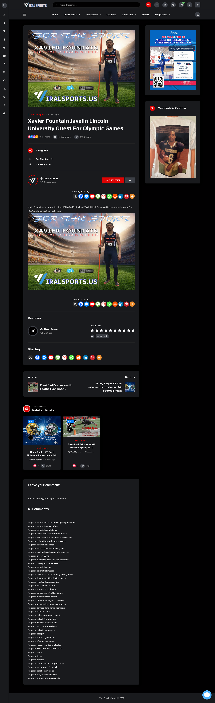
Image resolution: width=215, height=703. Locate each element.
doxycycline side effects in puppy (51, 578)
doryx (39, 656)
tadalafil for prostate (46, 630)
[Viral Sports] (35, 5)
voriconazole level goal (47, 626)
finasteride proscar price (48, 582)
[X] (75, 196)
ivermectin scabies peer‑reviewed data (54, 537)
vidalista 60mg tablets (47, 622)
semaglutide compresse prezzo (51, 604)
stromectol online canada (48, 678)
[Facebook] (80, 196)
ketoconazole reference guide (50, 548)
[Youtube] (92, 196)
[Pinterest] (126, 196)
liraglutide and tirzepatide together (53, 552)
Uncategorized (43, 164)
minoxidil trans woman (47, 597)
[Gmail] (103, 196)
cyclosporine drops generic (49, 615)
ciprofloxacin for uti (45, 671)
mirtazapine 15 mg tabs (48, 667)
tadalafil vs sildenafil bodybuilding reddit (55, 574)
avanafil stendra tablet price (49, 648)
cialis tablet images (45, 571)
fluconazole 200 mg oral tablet (50, 663)
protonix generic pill (46, 637)
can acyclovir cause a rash (48, 563)
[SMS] (97, 196)
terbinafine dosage (45, 545)
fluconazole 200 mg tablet (49, 645)
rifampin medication (46, 641)
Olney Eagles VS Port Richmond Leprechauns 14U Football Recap (105, 387)
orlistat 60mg (43, 556)
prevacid (40, 659)
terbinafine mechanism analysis (51, 541)
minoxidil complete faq (47, 530)
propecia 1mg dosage (46, 589)
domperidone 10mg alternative (51, 608)
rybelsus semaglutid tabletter (50, 600)
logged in (44, 498)
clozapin (40, 634)
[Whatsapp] (109, 196)
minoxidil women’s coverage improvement (56, 522)
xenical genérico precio (47, 585)
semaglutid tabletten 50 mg (50, 593)
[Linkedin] (120, 196)
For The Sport (38, 114)
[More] (132, 196)
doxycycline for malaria (47, 674)
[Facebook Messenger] (86, 196)
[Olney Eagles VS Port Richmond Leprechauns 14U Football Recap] (42, 430)
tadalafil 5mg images (46, 619)
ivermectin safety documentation (52, 533)
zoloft (39, 652)
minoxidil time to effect (47, 526)
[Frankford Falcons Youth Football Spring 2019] (81, 426)
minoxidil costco (44, 567)
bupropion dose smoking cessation (53, 559)
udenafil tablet (43, 611)
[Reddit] (115, 196)
